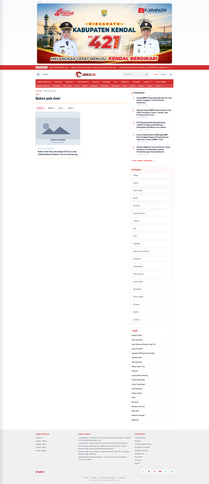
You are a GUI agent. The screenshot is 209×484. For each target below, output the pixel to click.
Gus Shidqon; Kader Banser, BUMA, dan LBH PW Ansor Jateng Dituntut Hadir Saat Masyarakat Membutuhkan (144, 67)
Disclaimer (139, 457)
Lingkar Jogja (41, 450)
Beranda (58, 82)
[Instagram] (154, 471)
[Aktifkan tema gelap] (170, 74)
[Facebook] (143, 471)
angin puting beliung (140, 375)
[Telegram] (171, 471)
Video (71, 108)
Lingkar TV (148, 82)
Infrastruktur (138, 266)
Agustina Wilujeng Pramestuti (143, 353)
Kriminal (136, 304)
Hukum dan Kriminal (141, 251)
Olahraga (106, 82)
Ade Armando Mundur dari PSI (144, 344)
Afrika (135, 175)
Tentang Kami (140, 438)
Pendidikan (105, 86)
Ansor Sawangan (138, 384)
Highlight (136, 244)
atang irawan (137, 393)
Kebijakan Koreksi (141, 450)
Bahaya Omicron (138, 406)
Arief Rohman (137, 389)
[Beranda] (85, 74)
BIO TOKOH (67, 86)
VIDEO (85, 86)
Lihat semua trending (142, 160)
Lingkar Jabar (41, 447)
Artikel (51, 108)
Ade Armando (137, 340)
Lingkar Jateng (41, 441)
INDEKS (45, 74)
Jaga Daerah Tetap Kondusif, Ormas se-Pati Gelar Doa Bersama (80, 67)
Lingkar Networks (43, 86)
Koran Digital (161, 82)
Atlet (133, 398)
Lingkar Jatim (41, 444)
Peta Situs (122, 478)
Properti (141, 86)
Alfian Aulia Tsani (138, 366)
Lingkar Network (43, 82)
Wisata (132, 86)
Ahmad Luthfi (137, 357)
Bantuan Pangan (138, 415)
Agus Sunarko (137, 349)
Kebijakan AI (139, 454)
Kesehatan (116, 86)
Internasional (82, 82)
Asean (135, 183)
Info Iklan (138, 460)
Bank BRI (135, 411)
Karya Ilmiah (138, 282)
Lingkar (40, 471)
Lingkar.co (39, 438)
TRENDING (56, 86)
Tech (115, 82)
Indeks (158, 86)
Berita (135, 198)
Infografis (136, 82)
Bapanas (135, 420)
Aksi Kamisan (137, 362)
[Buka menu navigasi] (38, 74)
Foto (61, 108)
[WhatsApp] (165, 471)
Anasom (135, 371)
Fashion (136, 221)
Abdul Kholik (137, 335)
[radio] (156, 74)
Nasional (68, 82)
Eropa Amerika (139, 213)
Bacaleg (135, 402)
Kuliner (136, 312)
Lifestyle (124, 82)
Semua (40, 108)
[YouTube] (160, 471)
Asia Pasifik (137, 190)
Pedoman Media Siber (143, 444)
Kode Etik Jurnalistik (142, 447)
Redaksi (138, 441)
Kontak (137, 463)
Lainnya (149, 86)
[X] (149, 471)
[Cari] (147, 74)
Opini (125, 86)
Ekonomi (95, 82)
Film (134, 228)
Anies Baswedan (138, 380)
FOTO (77, 86)
